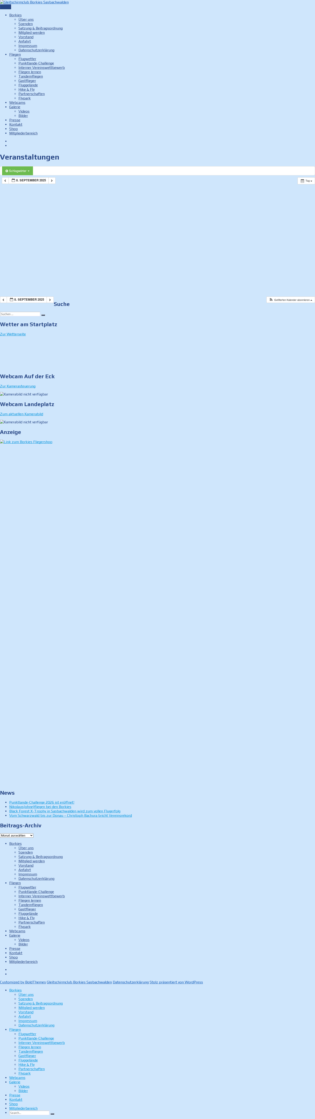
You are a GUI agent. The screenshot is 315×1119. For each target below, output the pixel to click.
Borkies (15, 15)
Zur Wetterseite (13, 334)
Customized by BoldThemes (23, 982)
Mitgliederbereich (23, 133)
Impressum (27, 46)
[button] (291, 300)
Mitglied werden (31, 32)
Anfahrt (24, 41)
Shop (13, 129)
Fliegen (15, 54)
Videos (24, 111)
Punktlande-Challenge (36, 63)
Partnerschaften (31, 94)
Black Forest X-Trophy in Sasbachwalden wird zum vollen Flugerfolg (64, 811)
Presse (14, 120)
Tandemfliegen (30, 76)
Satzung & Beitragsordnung (40, 28)
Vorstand (25, 37)
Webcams (17, 102)
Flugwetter (27, 59)
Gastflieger (27, 80)
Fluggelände (28, 85)
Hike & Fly (26, 89)
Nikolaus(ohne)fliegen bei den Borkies (40, 807)
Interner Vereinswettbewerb (41, 67)
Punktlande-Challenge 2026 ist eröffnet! (41, 802)
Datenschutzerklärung (36, 50)
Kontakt (15, 124)
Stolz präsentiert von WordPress (176, 982)
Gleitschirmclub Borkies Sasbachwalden (79, 982)
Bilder (23, 115)
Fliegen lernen (29, 72)
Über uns (26, 19)
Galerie (14, 107)
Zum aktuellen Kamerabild (21, 414)
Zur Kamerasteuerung (18, 386)
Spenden (25, 24)
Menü (5, 7)
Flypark (24, 98)
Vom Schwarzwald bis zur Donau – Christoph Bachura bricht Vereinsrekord (70, 815)
